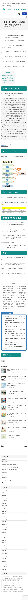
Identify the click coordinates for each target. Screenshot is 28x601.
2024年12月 (4, 542)
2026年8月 (4, 490)
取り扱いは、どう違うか (8, 78)
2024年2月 (4, 569)
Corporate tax (14, 576)
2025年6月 (4, 527)
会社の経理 (11, 583)
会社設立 (17, 583)
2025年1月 (4, 540)
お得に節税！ (5, 472)
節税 (23, 589)
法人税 (15, 587)
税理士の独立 (10, 589)
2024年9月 (4, 550)
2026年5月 (4, 498)
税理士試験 (4, 477)
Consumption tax (6, 576)
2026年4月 (4, 500)
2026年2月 (4, 505)
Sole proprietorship (12, 580)
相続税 (4, 589)
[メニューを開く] (25, 17)
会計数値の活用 (5, 459)
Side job (4, 580)
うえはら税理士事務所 (17, 9)
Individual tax (12, 578)
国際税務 (13, 585)
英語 (10, 591)
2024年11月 (4, 545)
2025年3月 (4, 535)
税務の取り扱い (21, 26)
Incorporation (5, 578)
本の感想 (4, 587)
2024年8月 (4, 553)
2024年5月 (4, 561)
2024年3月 (4, 566)
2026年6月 (4, 495)
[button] (11, 355)
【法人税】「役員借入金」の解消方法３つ (15, 391)
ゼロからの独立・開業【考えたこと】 (10, 467)
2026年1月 (4, 508)
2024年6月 (4, 558)
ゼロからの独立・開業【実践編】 (9, 464)
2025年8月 (4, 521)
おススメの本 (5, 475)
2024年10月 (4, 548)
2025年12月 (4, 511)
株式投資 (10, 587)
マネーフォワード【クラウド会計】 (10, 469)
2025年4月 (4, 532)
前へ (2, 445)
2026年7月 (4, 492)
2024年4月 (4, 564)
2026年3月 (4, 503)
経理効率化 (5, 591)
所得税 (19, 585)
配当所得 (21, 591)
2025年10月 (4, 516)
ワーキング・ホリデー (7, 480)
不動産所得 (5, 583)
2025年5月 (4, 529)
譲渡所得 (15, 591)
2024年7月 (4, 556)
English (24, 13)
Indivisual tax (20, 578)
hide (9, 72)
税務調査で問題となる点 (8, 80)
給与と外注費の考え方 (7, 75)
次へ (25, 445)
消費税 (20, 587)
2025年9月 (4, 519)
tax (18, 580)
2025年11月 (4, 513)
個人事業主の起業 (6, 585)
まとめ (4, 82)
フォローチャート (6, 77)
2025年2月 (4, 537)
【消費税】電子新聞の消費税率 (13, 435)
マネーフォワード (6, 582)
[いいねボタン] (3, 361)
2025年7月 (4, 524)
